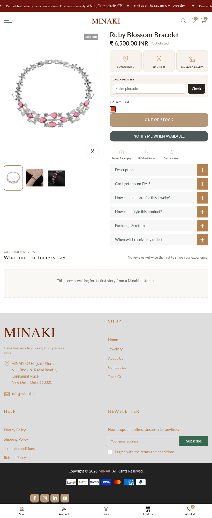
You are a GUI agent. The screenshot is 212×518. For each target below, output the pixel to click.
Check (196, 89)
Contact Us (117, 367)
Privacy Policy (15, 430)
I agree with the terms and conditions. (145, 452)
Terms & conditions (19, 448)
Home (113, 339)
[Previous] (13, 95)
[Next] (93, 95)
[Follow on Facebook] (34, 498)
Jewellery (115, 349)
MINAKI (105, 471)
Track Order (117, 376)
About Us (115, 358)
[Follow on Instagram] (44, 498)
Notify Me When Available (159, 136)
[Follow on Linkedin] (54, 498)
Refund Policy (15, 457)
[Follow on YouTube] (64, 498)
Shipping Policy (16, 439)
